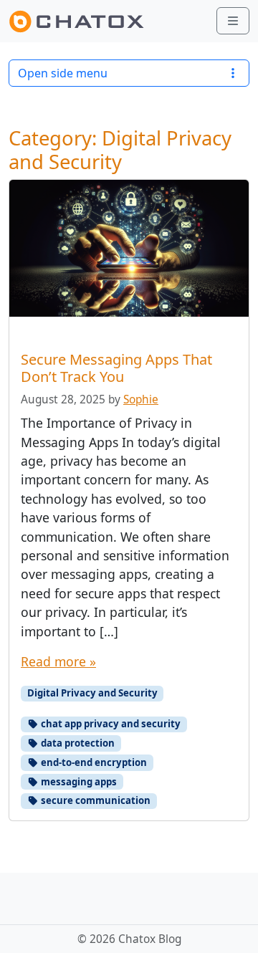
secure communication (94, 800)
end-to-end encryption (93, 762)
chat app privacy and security (110, 723)
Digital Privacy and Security (92, 692)
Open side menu (63, 73)
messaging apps (78, 781)
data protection (77, 743)
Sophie (140, 399)
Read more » (58, 661)
